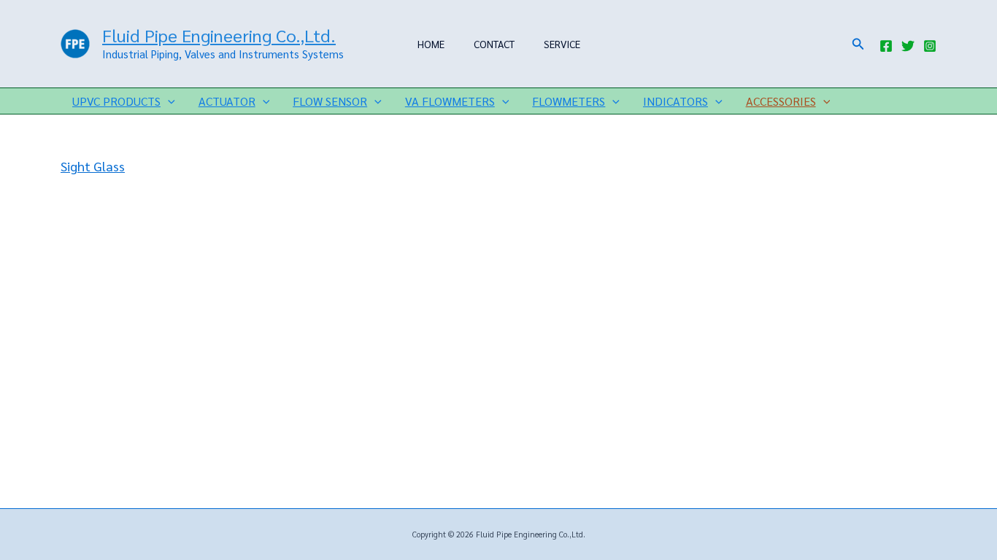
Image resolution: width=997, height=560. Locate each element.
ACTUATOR (227, 101)
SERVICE (562, 43)
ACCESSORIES (781, 101)
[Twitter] (908, 45)
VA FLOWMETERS (450, 101)
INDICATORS (675, 101)
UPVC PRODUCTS (116, 101)
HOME (430, 43)
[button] (858, 44)
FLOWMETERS (568, 101)
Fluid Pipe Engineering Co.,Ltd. (219, 35)
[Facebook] (886, 45)
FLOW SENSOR (330, 101)
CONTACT (494, 43)
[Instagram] (929, 45)
